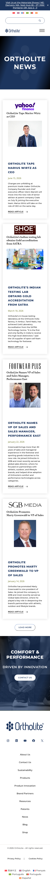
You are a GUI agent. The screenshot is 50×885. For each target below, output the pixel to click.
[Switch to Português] (27, 13)
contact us (25, 677)
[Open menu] (42, 30)
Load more (25, 627)
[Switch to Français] (23, 13)
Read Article (15, 211)
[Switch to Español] (36, 13)
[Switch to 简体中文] (14, 13)
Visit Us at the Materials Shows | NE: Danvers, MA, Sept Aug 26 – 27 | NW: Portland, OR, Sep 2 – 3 (25, 5)
